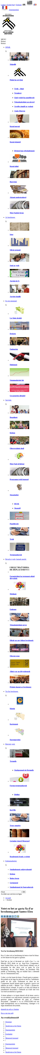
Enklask (19, 5)
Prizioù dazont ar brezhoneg (20, 687)
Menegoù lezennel (11, 1038)
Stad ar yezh (14, 265)
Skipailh (13, 64)
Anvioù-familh (15, 297)
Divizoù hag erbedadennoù (24, 151)
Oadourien (14, 349)
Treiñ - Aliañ (19, 89)
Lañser (3, 5)
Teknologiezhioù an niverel (24, 102)
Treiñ (12, 539)
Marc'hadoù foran (17, 213)
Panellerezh (14, 524)
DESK (16, 504)
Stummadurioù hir (17, 380)
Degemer (8, 1022)
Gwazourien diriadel (17, 396)
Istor (11, 234)
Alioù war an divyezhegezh (20, 671)
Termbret (17, 93)
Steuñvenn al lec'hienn (13, 1026)
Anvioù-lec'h (14, 281)
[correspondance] (28, 5)
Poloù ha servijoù (16, 80)
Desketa (13, 334)
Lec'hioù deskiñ (16, 318)
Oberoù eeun (15, 656)
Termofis (13, 761)
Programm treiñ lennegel (19, 479)
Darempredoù (14, 10)
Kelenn (12, 433)
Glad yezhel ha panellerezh (24, 98)
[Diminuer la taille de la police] (2, 917)
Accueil (8, 898)
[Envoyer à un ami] (15, 917)
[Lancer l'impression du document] (13, 917)
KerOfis (13, 810)
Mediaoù (13, 594)
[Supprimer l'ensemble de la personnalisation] (10, 917)
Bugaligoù (13, 417)
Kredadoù (8, 1034)
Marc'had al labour (17, 464)
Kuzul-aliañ (14, 166)
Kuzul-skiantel (15, 142)
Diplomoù (13, 365)
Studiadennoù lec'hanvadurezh (21, 887)
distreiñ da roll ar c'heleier (10, 1009)
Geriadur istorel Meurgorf (20, 841)
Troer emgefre (15, 826)
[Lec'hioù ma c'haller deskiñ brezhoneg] (19, 314)
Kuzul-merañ (15, 126)
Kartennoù (14, 724)
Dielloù (17, 795)
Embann (13, 609)
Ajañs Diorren (19, 111)
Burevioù (13, 182)
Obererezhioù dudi (17, 448)
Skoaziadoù (14, 495)
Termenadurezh (16, 555)
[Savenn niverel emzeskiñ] (19, 329)
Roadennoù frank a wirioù (20, 857)
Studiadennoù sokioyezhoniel (21, 869)
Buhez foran (14, 878)
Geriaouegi (14, 883)
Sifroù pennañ (15, 250)
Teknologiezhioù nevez (18, 625)
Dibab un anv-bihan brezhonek (21, 640)
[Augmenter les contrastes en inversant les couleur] (7, 917)
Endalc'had (11, 5)
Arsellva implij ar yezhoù (23, 106)
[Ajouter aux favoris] (18, 917)
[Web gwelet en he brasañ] (19, 946)
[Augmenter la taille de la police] (5, 917)
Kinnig (12, 709)
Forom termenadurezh (18, 786)
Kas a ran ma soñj (7, 1013)
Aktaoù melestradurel (18, 197)
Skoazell (17, 508)
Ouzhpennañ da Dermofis (24, 770)
